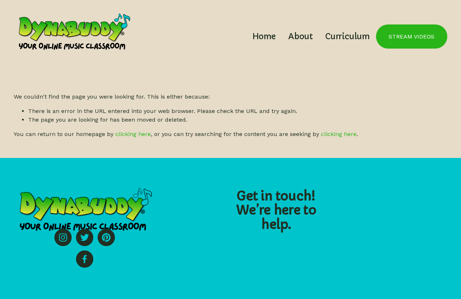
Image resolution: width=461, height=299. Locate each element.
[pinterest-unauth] (106, 237)
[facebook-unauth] (84, 259)
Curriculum (347, 36)
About (300, 36)
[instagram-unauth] (63, 237)
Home (264, 36)
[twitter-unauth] (84, 237)
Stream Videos (411, 36)
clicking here (133, 134)
